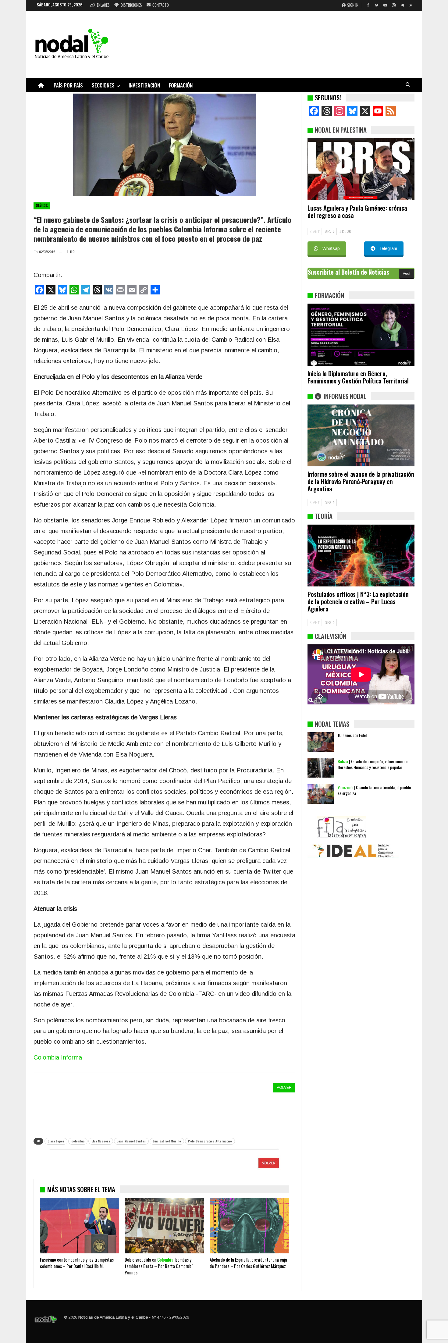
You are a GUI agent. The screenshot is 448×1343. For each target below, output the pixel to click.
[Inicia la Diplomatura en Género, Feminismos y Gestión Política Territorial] (361, 335)
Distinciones (131, 5)
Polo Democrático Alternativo (210, 1141)
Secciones (103, 85)
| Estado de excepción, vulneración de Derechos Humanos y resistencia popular (372, 764)
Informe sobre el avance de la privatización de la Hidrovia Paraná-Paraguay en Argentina (361, 481)
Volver (284, 1087)
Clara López (56, 1141)
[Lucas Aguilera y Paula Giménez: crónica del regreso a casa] (361, 169)
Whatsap (331, 248)
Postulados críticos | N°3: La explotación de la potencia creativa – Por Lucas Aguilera (358, 601)
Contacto (160, 5)
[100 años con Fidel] (321, 742)
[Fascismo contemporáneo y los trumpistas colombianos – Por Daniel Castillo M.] (79, 1225)
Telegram (388, 248)
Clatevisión (330, 636)
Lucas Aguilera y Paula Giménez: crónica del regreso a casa (357, 211)
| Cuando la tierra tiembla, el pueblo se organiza (374, 790)
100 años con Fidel (352, 735)
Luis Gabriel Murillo (167, 1141)
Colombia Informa (58, 1057)
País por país (68, 85)
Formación (181, 85)
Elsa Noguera (100, 1141)
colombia (77, 1141)
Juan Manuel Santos (131, 1141)
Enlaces (103, 5)
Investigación (144, 85)
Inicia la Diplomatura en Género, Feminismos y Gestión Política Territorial (358, 377)
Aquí (406, 273)
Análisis (42, 205)
